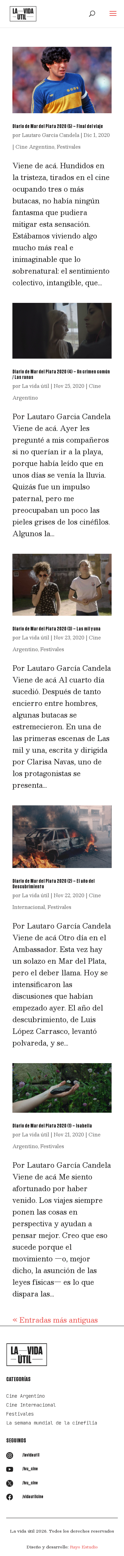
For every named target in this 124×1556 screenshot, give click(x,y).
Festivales (69, 146)
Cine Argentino (35, 146)
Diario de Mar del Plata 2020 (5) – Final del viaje (57, 126)
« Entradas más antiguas (55, 1320)
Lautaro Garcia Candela (50, 135)
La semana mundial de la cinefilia (51, 1423)
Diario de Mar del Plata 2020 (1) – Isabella (52, 1126)
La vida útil (35, 386)
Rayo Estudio (84, 1546)
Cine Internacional (31, 1405)
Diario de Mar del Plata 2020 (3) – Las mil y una (56, 629)
